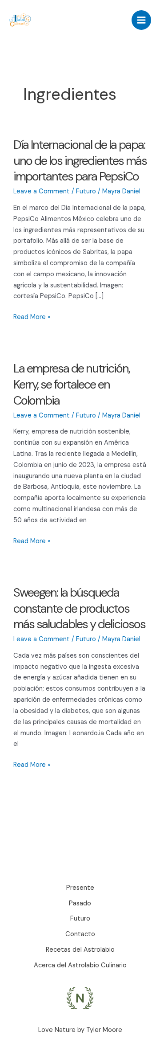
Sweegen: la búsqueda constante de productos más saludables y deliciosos (79, 608)
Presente (80, 888)
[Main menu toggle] (141, 20)
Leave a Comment (41, 191)
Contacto (80, 934)
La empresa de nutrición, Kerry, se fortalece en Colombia (71, 384)
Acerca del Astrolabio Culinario (80, 965)
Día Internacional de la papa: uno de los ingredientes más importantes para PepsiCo (80, 160)
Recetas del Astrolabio (80, 949)
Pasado (80, 903)
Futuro (86, 191)
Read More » (32, 317)
